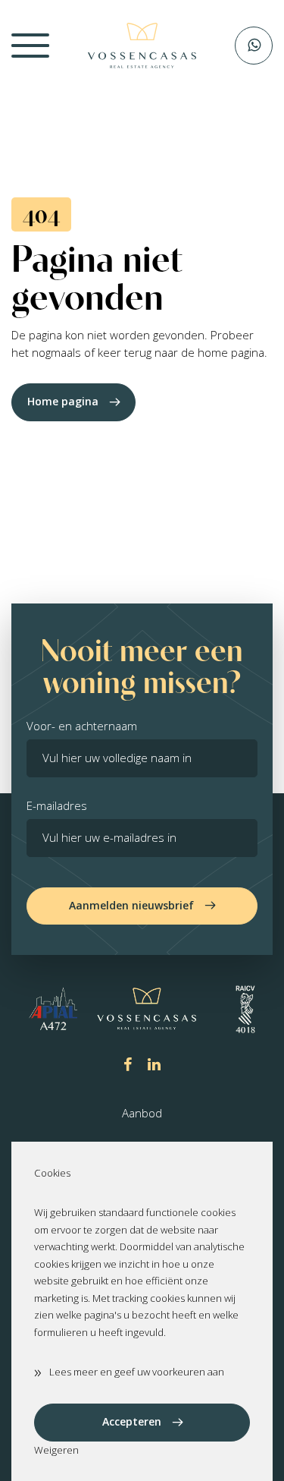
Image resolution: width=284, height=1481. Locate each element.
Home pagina (62, 401)
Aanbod (142, 1112)
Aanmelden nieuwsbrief (131, 905)
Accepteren (131, 1421)
